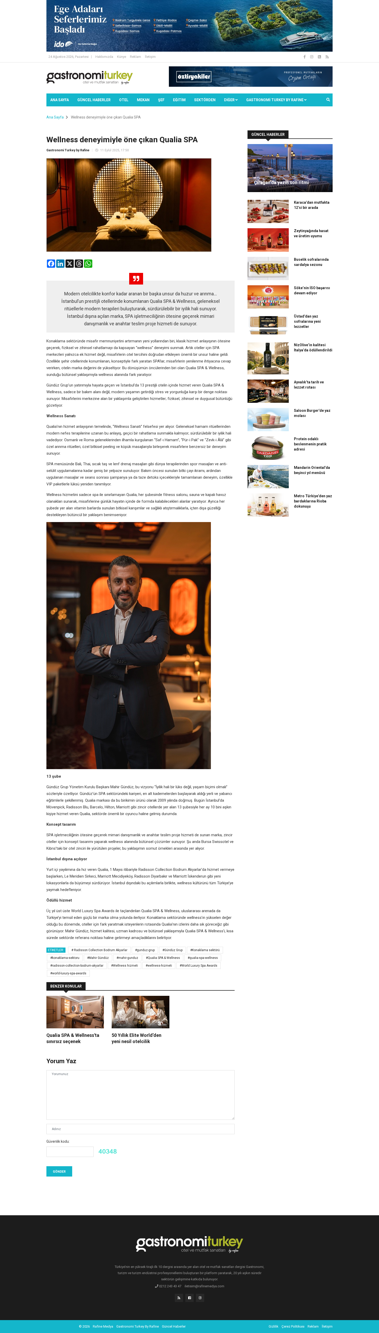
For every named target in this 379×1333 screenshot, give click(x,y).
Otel (123, 100)
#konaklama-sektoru (64, 958)
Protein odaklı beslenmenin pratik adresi (310, 444)
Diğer (229, 100)
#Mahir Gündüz (98, 958)
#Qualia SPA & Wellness (163, 958)
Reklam (135, 57)
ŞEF (161, 100)
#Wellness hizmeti (124, 965)
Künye (121, 57)
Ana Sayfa (59, 100)
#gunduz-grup (145, 950)
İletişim (150, 57)
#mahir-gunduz (127, 958)
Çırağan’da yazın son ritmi (281, 182)
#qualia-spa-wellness (203, 958)
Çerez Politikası (293, 1326)
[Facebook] (305, 57)
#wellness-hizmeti (159, 965)
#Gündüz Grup (172, 950)
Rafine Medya (103, 1326)
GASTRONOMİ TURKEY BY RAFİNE (275, 100)
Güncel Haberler (94, 100)
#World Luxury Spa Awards (198, 965)
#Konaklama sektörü (205, 950)
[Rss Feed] (327, 57)
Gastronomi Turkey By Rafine (137, 1326)
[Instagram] (312, 57)
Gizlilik (273, 1326)
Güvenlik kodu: (58, 1141)
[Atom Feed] (320, 57)
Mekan (143, 100)
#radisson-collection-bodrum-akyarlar (76, 965)
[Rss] (179, 1298)
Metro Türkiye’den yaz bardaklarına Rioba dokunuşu (313, 501)
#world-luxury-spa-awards (68, 973)
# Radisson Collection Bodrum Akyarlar (99, 950)
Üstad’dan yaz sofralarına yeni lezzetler (307, 321)
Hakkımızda (104, 57)
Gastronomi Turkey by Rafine (67, 150)
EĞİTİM (179, 100)
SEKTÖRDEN (205, 100)
